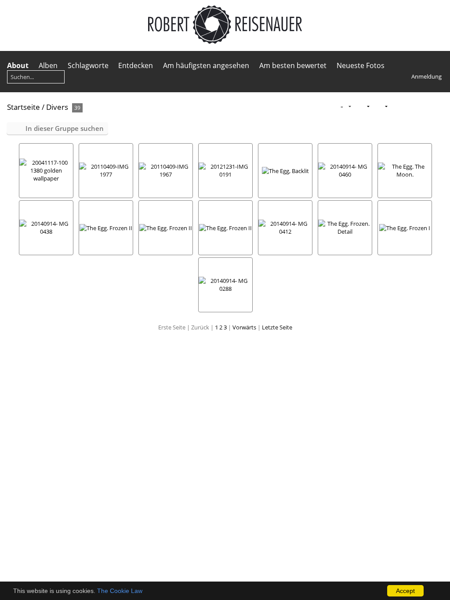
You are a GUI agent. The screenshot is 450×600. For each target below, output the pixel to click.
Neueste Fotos (361, 65)
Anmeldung (426, 76)
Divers (57, 107)
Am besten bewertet (293, 65)
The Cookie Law (119, 590)
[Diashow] (396, 106)
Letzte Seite (277, 327)
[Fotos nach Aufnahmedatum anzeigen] (424, 106)
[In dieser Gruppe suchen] (328, 106)
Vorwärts (244, 327)
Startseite (23, 107)
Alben (48, 65)
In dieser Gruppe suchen (64, 128)
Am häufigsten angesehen (206, 65)
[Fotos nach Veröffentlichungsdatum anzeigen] (410, 106)
